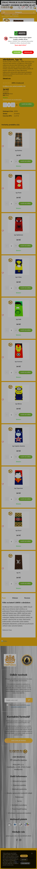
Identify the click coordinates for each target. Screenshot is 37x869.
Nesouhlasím (28, 52)
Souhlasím (17, 52)
